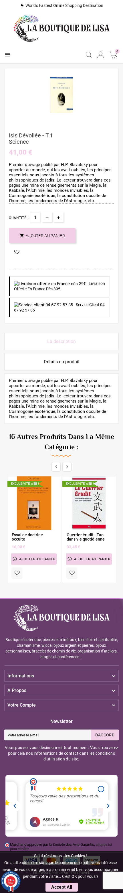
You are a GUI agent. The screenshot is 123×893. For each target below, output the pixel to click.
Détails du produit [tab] (62, 361)
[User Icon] (100, 55)
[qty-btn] (58, 217)
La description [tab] (61, 341)
